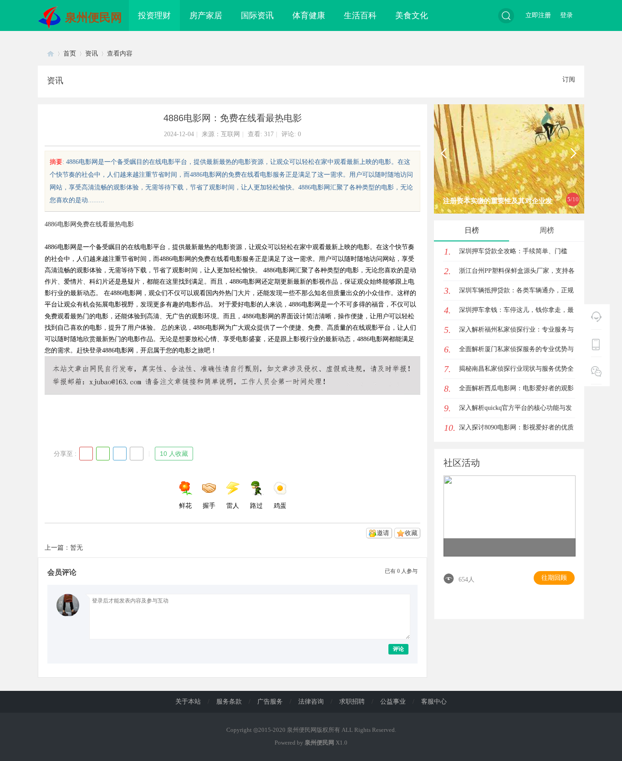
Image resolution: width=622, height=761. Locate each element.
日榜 (471, 230)
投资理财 (154, 15)
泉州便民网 (93, 17)
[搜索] (506, 15)
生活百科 (360, 15)
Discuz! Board (50, 53)
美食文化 (411, 15)
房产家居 (205, 15)
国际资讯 (257, 15)
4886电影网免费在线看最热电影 (89, 224)
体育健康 (308, 15)
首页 (69, 53)
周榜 (547, 230)
